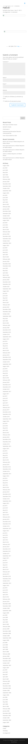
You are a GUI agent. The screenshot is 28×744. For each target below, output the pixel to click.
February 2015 (6, 462)
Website (5, 90)
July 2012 (5, 533)
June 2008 (5, 645)
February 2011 (6, 571)
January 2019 (6, 355)
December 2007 (7, 658)
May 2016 (5, 428)
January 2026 (6, 181)
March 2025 (6, 204)
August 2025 (6, 193)
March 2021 (6, 302)
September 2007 (7, 665)
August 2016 (6, 421)
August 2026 (6, 165)
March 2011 (6, 569)
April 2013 (5, 512)
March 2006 (6, 706)
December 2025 (7, 184)
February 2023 (6, 259)
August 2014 (6, 476)
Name (5, 77)
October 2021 (6, 286)
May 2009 (5, 619)
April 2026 (5, 174)
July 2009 (5, 615)
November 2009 (7, 606)
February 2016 (6, 435)
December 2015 (7, 439)
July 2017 (5, 396)
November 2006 (7, 688)
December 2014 (7, 467)
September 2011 (7, 556)
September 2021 (7, 288)
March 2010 (6, 597)
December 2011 (7, 549)
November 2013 (7, 496)
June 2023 (5, 250)
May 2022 (5, 270)
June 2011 (5, 562)
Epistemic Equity (7, 127)
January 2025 (6, 209)
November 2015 (7, 441)
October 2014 (6, 471)
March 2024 (6, 229)
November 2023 (7, 238)
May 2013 (5, 510)
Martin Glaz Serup (8, 10)
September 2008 (7, 638)
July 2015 (5, 451)
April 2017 (5, 403)
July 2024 (5, 222)
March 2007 (6, 679)
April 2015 (5, 457)
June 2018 (5, 371)
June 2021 (5, 295)
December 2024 (7, 211)
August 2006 (6, 695)
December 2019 (7, 330)
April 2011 (5, 567)
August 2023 (6, 245)
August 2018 (6, 366)
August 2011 (6, 558)
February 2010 (6, 599)
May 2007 (5, 674)
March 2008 (6, 651)
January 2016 (6, 437)
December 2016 (7, 412)
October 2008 (6, 635)
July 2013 (5, 505)
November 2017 (7, 387)
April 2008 (5, 649)
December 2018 (7, 357)
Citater (4, 728)
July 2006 (5, 697)
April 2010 (5, 594)
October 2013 (6, 498)
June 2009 (5, 617)
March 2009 (6, 624)
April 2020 (5, 321)
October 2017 (6, 389)
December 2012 (7, 521)
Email (4, 84)
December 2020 (7, 309)
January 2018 (6, 382)
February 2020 (6, 325)
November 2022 (7, 266)
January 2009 (6, 629)
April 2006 (5, 704)
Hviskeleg (5, 730)
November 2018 (7, 359)
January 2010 (6, 601)
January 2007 (6, 683)
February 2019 (6, 352)
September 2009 (7, 610)
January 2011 (6, 574)
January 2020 (6, 327)
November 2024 (7, 213)
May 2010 (5, 592)
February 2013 (6, 517)
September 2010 (7, 583)
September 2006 (7, 692)
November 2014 (7, 469)
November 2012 (7, 524)
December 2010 (7, 576)
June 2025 (5, 197)
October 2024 (6, 216)
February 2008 (6, 654)
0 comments (14, 12)
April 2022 (5, 273)
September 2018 (7, 364)
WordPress (14, 742)
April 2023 (5, 254)
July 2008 (5, 642)
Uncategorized (6, 12)
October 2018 (6, 362)
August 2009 (6, 613)
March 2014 (6, 487)
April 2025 (5, 202)
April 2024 (5, 227)
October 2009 (6, 608)
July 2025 (5, 195)
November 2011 (7, 551)
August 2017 (6, 393)
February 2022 (6, 277)
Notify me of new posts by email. (13, 101)
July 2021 (5, 293)
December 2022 (7, 263)
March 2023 (6, 257)
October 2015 (6, 444)
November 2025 (7, 186)
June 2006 (5, 699)
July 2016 (5, 423)
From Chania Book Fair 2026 (10, 135)
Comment (6, 61)
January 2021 (6, 307)
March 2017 (6, 405)
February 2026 (6, 179)
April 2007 (5, 676)
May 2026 (5, 172)
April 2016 (5, 430)
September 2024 (7, 218)
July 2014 (5, 478)
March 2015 (6, 460)
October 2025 (6, 188)
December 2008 (7, 631)
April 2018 (5, 375)
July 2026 (5, 168)
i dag (18, 46)
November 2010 (7, 578)
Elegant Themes (14, 740)
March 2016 (6, 432)
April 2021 (5, 300)
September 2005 (7, 720)
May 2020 (5, 318)
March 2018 (6, 377)
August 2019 (6, 339)
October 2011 (6, 553)
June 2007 (5, 672)
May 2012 (5, 537)
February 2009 (6, 626)
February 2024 (6, 231)
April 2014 (5, 485)
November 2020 (7, 311)
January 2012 (6, 546)
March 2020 (6, 323)
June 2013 (5, 508)
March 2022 (6, 275)
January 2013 (6, 519)
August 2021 (6, 291)
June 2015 (5, 453)
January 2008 (6, 656)
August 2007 (6, 667)
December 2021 (7, 282)
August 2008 (6, 640)
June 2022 (5, 268)
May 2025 (5, 200)
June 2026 (5, 170)
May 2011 (5, 565)
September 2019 (7, 336)
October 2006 (6, 690)
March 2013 (6, 514)
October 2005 (6, 718)
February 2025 (6, 206)
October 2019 (6, 334)
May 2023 (5, 252)
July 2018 (5, 368)
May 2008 (5, 647)
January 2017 (6, 409)
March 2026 (6, 177)
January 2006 (6, 711)
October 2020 (6, 314)
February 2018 (6, 380)
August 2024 (6, 220)
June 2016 (5, 425)
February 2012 (6, 544)
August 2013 (6, 503)
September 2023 (7, 243)
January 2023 (6, 261)
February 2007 (6, 681)
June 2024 (5, 225)
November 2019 (7, 332)
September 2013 (7, 501)
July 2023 (5, 247)
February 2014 (6, 489)
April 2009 (5, 622)
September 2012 (7, 528)
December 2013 (7, 494)
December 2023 (7, 236)
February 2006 (6, 708)
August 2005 (6, 722)
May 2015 (5, 455)
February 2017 (6, 407)
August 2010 (6, 585)
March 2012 (6, 542)
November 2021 (7, 284)
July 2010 (5, 587)
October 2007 (6, 663)
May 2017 (5, 400)
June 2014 (5, 480)
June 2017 (5, 398)
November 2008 (7, 633)
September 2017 (7, 391)
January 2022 (6, 279)
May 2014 (5, 482)
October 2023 (6, 241)
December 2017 (7, 384)
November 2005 (7, 715)
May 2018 (5, 373)
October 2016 (6, 416)
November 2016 (7, 414)
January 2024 (6, 234)
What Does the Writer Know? (10, 124)
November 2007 (7, 660)
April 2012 (5, 540)
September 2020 (7, 316)
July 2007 (5, 670)
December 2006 (7, 686)
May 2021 (5, 298)
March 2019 (6, 350)
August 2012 (6, 530)
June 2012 (5, 535)
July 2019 (5, 341)
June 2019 (5, 343)
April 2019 (5, 348)
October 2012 (6, 526)
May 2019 (5, 346)
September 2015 (7, 446)
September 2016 (7, 419)
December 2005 (7, 713)
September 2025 (7, 190)
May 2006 (5, 702)
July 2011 (5, 560)
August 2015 (6, 448)
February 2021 (6, 304)
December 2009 (7, 603)
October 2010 (6, 581)
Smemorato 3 (6, 129)
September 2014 (7, 473)
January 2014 (6, 492)
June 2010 (5, 590)
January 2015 (6, 464)
